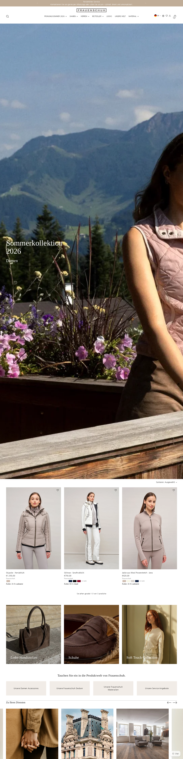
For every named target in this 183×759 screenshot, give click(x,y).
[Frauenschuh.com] (91, 10)
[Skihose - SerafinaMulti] (91, 528)
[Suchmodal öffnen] (7, 16)
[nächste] (145, 3)
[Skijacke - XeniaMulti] (33, 528)
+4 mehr (142, 581)
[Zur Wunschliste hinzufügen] (57, 490)
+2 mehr (84, 581)
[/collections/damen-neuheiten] (91, 251)
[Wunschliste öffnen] (167, 16)
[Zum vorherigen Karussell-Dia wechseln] (169, 703)
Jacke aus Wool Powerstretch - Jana (137, 573)
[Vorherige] (37, 3)
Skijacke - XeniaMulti (15, 573)
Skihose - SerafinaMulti (74, 573)
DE (158, 15)
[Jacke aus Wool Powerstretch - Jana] (149, 528)
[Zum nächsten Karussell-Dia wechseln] (175, 702)
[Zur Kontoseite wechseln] (170, 16)
